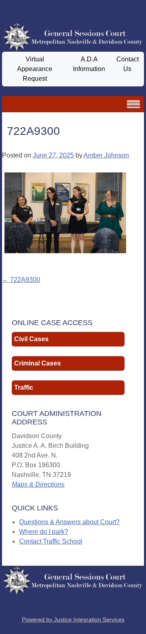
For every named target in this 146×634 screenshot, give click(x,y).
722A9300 (21, 279)
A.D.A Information (89, 64)
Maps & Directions (38, 484)
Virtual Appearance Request (34, 69)
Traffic (23, 387)
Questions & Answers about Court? (69, 522)
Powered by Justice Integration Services (73, 619)
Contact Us (127, 64)
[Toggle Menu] (133, 104)
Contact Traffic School (50, 541)
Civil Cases (31, 339)
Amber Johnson (106, 155)
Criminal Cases (37, 363)
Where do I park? (43, 531)
